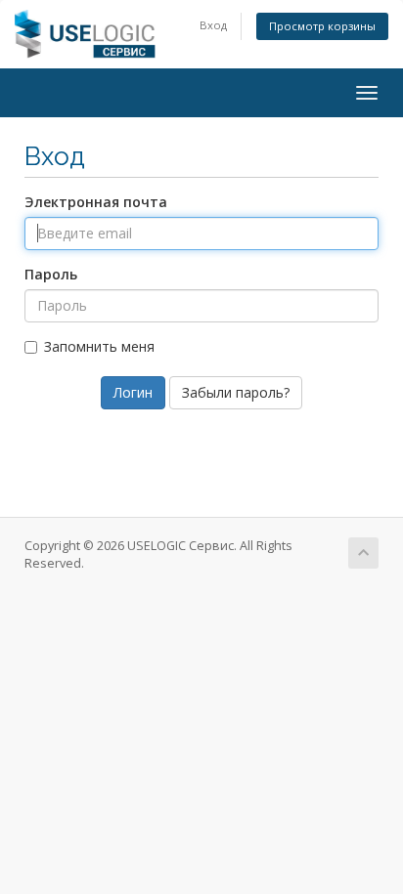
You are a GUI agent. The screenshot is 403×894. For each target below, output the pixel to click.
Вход (213, 25)
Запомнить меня (99, 346)
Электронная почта (95, 201)
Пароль (50, 274)
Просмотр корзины (322, 26)
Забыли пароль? (236, 392)
